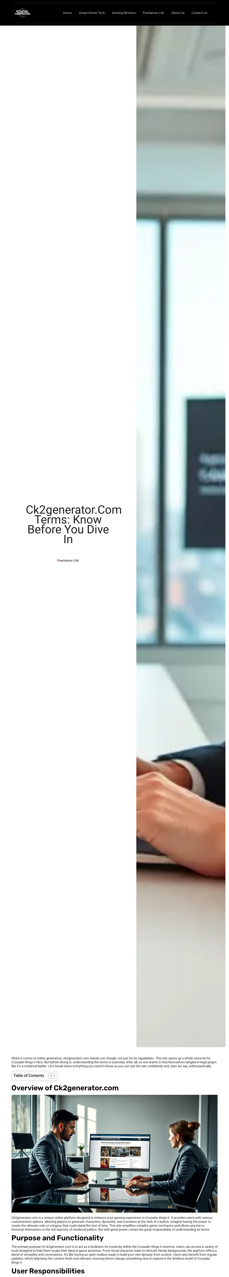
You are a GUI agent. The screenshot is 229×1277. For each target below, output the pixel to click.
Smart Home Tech (92, 13)
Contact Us (199, 13)
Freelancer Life (153, 13)
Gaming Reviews (124, 13)
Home (67, 13)
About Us (177, 13)
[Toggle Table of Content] (50, 1076)
